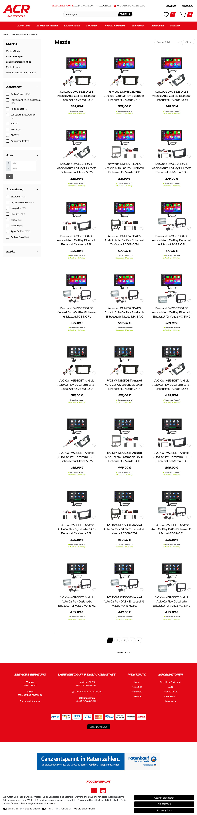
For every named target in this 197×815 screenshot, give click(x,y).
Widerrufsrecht (170, 691)
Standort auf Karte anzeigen (88, 691)
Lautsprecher (72, 26)
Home (5, 34)
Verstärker (157, 26)
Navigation (18, 208)
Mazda (34, 34)
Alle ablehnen (164, 804)
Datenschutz (170, 696)
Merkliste (137, 696)
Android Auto (20, 237)
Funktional (66, 808)
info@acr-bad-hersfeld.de (131, 6)
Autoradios (23, 26)
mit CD (16, 219)
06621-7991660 (30, 685)
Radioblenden (19, 108)
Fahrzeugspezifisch (47, 26)
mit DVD (17, 225)
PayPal (50, 808)
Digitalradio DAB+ (22, 202)
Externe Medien (32, 808)
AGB (170, 687)
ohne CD (18, 214)
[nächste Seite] (131, 640)
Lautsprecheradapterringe (23, 116)
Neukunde (137, 687)
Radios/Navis (20, 94)
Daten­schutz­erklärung (21, 803)
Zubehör (175, 26)
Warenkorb (136, 691)
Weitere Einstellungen (84, 808)
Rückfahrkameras (115, 26)
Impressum (170, 701)
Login (137, 682)
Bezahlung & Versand (170, 682)
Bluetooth (18, 196)
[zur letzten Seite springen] (138, 640)
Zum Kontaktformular (30, 701)
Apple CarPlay (20, 231)
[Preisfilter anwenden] (9, 176)
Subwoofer (138, 26)
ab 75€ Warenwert (72, 6)
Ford (14, 123)
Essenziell (13, 808)
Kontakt (171, 6)
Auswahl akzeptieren (164, 797)
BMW (15, 135)
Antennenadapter (20, 141)
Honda (16, 129)
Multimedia (92, 26)
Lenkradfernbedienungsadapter (26, 102)
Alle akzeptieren (164, 810)
